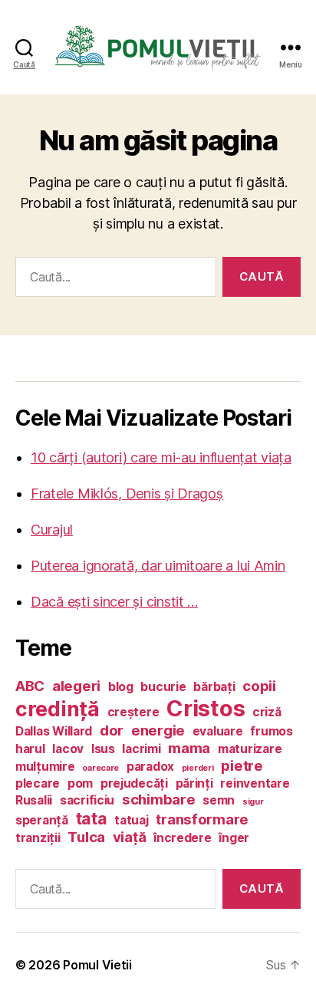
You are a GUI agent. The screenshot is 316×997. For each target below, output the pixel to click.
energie (158, 730)
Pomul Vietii (97, 964)
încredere (182, 838)
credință (57, 708)
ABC (29, 686)
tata (91, 818)
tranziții (38, 838)
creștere (133, 712)
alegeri (76, 686)
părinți (194, 783)
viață (129, 837)
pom (80, 783)
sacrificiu (87, 800)
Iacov (68, 749)
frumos (271, 731)
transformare (202, 819)
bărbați (214, 686)
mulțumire (45, 766)
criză (266, 712)
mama (189, 748)
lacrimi (141, 749)
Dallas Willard (53, 731)
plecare (37, 783)
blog (120, 686)
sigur (253, 802)
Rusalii (33, 800)
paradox (150, 766)
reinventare (254, 783)
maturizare (249, 749)
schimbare (159, 799)
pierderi (198, 768)
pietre (241, 766)
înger (234, 838)
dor (111, 730)
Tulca (86, 837)
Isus (103, 749)
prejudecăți (134, 783)
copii (259, 686)
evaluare (218, 731)
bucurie (163, 686)
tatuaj (131, 820)
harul (30, 749)
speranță (41, 820)
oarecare (100, 768)
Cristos (205, 708)
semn (218, 800)
